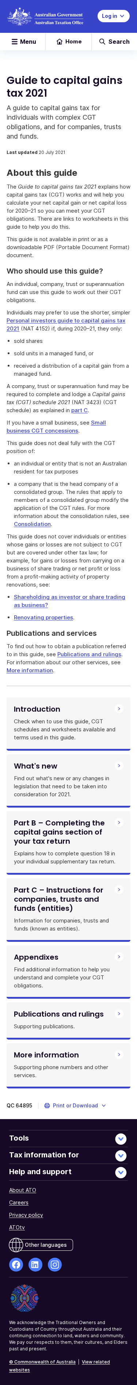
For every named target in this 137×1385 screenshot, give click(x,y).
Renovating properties (43, 617)
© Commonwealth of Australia (42, 1362)
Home (73, 41)
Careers (18, 1202)
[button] (75, 1105)
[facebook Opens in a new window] (16, 1265)
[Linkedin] (35, 1265)
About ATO (22, 1190)
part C (79, 410)
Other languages (46, 1245)
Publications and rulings (89, 654)
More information (30, 670)
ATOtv (17, 1227)
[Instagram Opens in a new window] (55, 1265)
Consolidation (32, 524)
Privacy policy (26, 1215)
